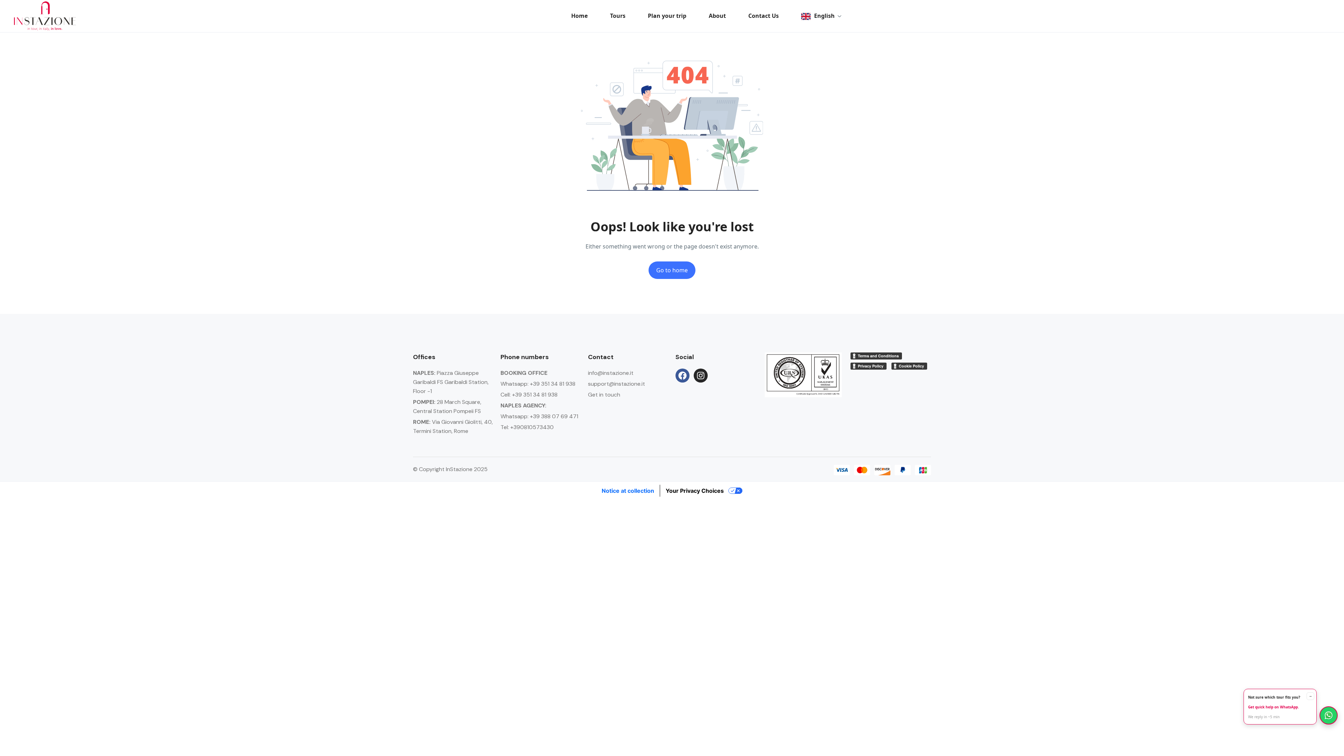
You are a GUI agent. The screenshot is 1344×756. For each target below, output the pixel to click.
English (824, 16)
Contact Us (763, 16)
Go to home (672, 270)
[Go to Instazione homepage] (45, 15)
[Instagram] (701, 376)
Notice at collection (628, 490)
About (717, 16)
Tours (617, 16)
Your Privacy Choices (695, 490)
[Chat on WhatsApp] (1329, 715)
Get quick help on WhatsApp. (1273, 707)
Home (579, 16)
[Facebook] (683, 376)
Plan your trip (667, 16)
